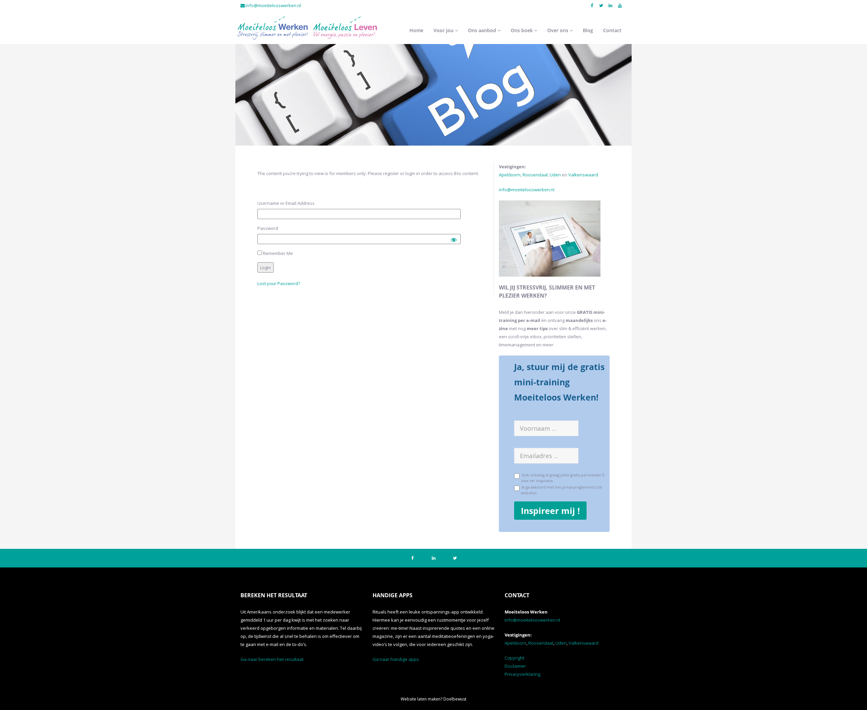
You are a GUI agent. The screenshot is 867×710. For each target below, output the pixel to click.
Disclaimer (515, 666)
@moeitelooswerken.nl (530, 190)
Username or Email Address (286, 203)
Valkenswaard (583, 175)
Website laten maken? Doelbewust (433, 699)
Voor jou (444, 30)
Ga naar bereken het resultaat (271, 659)
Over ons (558, 30)
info (503, 190)
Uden (556, 175)
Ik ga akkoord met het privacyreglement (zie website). (561, 490)
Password (267, 228)
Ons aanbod (483, 30)
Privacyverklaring (522, 674)
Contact (612, 30)
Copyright (514, 658)
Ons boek (522, 30)
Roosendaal (535, 175)
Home (416, 30)
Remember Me (277, 253)
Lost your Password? (278, 283)
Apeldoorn (510, 175)
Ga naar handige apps (396, 659)
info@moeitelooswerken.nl (273, 5)
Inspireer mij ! (550, 510)
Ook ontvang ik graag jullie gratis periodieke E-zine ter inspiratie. (563, 477)
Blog (588, 30)
